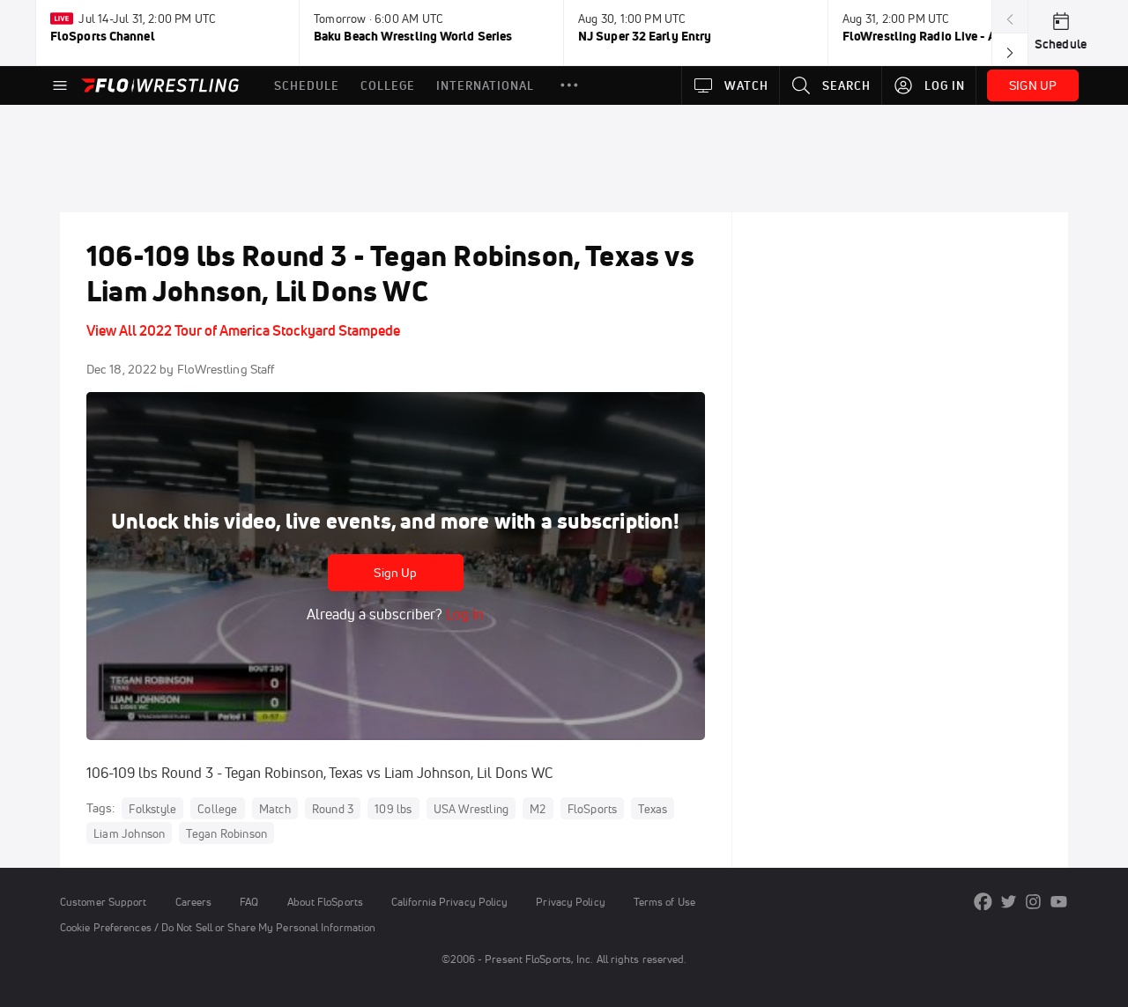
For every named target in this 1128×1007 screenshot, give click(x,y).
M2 (537, 809)
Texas (652, 809)
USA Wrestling (471, 809)
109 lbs (393, 809)
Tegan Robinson (226, 833)
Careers (193, 901)
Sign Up (395, 573)
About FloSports (325, 901)
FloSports (593, 809)
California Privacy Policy (449, 901)
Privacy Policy (570, 901)
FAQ (249, 901)
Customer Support (103, 901)
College (217, 809)
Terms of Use (664, 901)
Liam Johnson (129, 833)
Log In (463, 614)
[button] (569, 85)
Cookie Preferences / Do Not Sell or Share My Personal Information (217, 927)
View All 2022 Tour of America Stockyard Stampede (243, 330)
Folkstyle (152, 809)
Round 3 (332, 809)
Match (275, 809)
